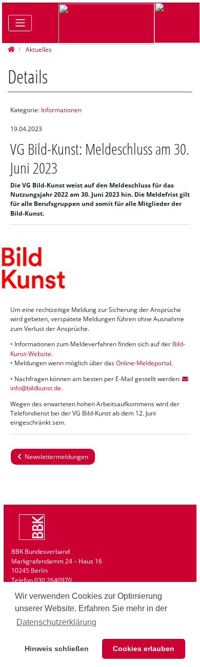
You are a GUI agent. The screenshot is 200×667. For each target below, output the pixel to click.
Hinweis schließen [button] (57, 648)
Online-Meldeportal (143, 363)
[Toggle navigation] (20, 23)
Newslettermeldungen (55, 456)
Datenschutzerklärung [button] (56, 622)
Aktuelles (38, 49)
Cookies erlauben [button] (143, 648)
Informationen (61, 110)
